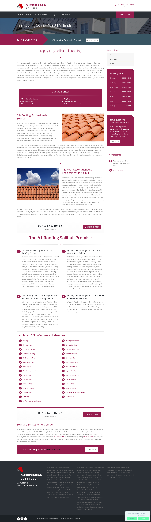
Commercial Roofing (72, 349)
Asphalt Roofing (71, 371)
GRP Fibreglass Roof (72, 375)
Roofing (25, 341)
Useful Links (22, 483)
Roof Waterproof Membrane (32, 371)
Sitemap (77, 518)
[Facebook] (18, 518)
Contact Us (92, 449)
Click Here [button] (142, 515)
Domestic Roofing (29, 354)
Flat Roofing (27, 375)
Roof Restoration (71, 367)
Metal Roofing (27, 379)
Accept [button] (143, 518)
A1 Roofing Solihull (42, 518)
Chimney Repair (71, 388)
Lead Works (70, 397)
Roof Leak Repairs (29, 362)
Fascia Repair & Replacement (75, 392)
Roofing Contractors (72, 341)
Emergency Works (29, 349)
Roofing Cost (27, 345)
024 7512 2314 (127, 4)
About (29, 15)
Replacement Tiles (29, 358)
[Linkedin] (25, 518)
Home (20, 15)
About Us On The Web (27, 485)
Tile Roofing (70, 384)
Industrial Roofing (71, 354)
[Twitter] (22, 518)
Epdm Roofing (27, 392)
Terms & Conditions (67, 518)
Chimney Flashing (28, 388)
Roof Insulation (71, 358)
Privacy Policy (54, 518)
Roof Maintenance (72, 362)
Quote (56, 15)
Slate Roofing (27, 384)
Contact (66, 15)
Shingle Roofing (71, 379)
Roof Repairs (27, 367)
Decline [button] (132, 518)
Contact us (115, 141)
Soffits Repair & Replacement (32, 401)
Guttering (26, 397)
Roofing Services (42, 15)
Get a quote (125, 15)
